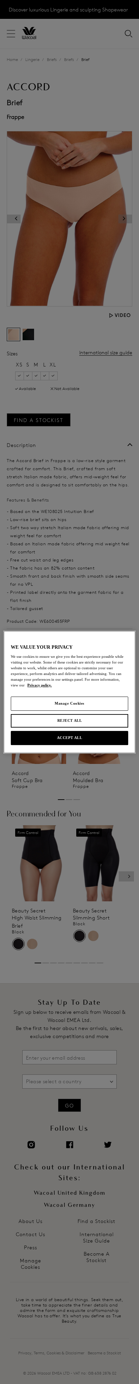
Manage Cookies (69, 704)
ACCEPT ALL (69, 738)
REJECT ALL (69, 721)
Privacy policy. (39, 685)
